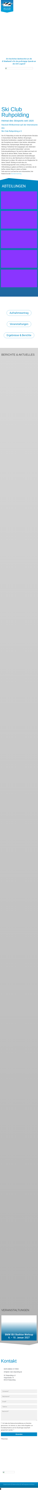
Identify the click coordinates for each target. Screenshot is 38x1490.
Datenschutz (16, 1484)
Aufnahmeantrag (16, 174)
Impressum (7, 1484)
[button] (20, 4)
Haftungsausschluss (27, 1484)
